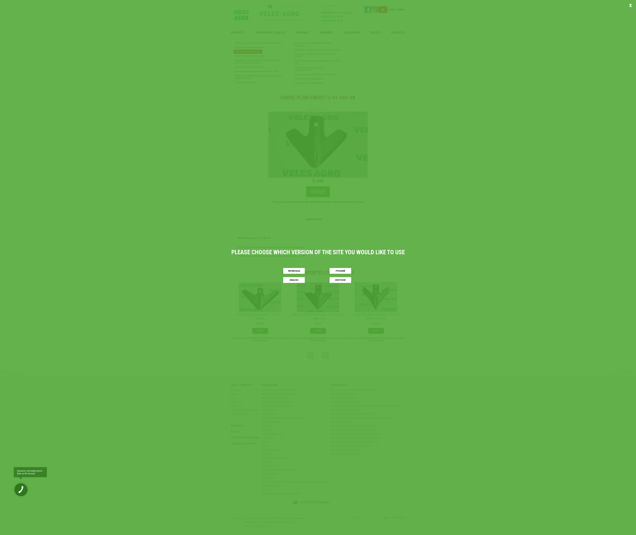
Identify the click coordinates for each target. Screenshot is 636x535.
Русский (340, 271)
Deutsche (340, 280)
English (294, 280)
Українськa (294, 271)
